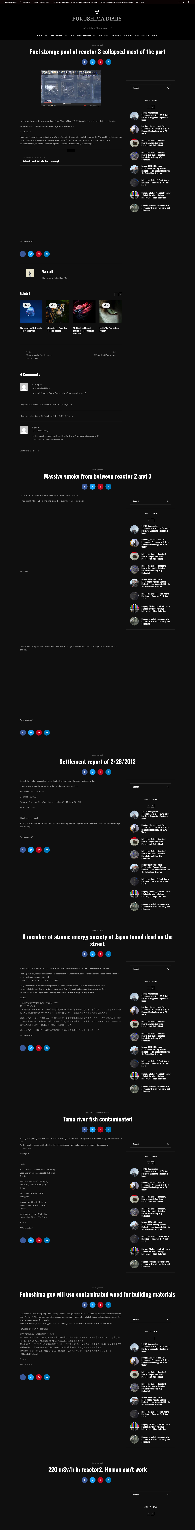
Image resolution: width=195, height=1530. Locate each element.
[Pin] (100, 62)
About (155, 36)
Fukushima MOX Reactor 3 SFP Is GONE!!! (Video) (51, 416)
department (61, 973)
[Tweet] (93, 62)
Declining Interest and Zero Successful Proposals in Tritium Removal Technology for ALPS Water (155, 118)
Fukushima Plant (85, 36)
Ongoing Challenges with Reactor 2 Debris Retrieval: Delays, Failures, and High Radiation (155, 183)
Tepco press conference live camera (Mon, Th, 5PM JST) (122, 2)
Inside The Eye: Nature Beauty (109, 329)
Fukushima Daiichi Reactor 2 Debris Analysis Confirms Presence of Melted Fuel (153, 131)
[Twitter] (183, 2)
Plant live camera (41, 2)
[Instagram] (188, 2)
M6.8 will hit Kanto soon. (105, 353)
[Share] (85, 62)
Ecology (115, 36)
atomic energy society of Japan (81, 992)
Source (23, 997)
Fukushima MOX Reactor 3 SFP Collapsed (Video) (50, 404)
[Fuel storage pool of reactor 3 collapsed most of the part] (71, 88)
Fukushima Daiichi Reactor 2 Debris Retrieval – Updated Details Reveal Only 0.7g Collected (153, 144)
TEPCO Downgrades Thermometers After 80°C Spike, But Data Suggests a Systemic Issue (155, 105)
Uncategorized (142, 36)
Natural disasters (53, 36)
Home (39, 36)
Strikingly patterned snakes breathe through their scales (83, 331)
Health (68, 36)
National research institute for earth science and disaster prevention (75, 989)
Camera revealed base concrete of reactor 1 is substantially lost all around (155, 196)
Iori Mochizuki (26, 241)
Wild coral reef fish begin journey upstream (31, 329)
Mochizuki (47, 271)
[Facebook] (179, 2)
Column (127, 36)
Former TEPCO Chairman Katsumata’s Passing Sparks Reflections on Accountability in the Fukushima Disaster (155, 158)
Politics (102, 36)
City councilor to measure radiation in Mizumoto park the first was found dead (76, 968)
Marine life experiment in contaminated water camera (75, 2)
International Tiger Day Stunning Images (56, 329)
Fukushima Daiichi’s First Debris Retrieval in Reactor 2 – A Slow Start (155, 171)
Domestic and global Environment (97, 1113)
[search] (168, 76)
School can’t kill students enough (41, 161)
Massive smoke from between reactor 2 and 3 (39, 355)
